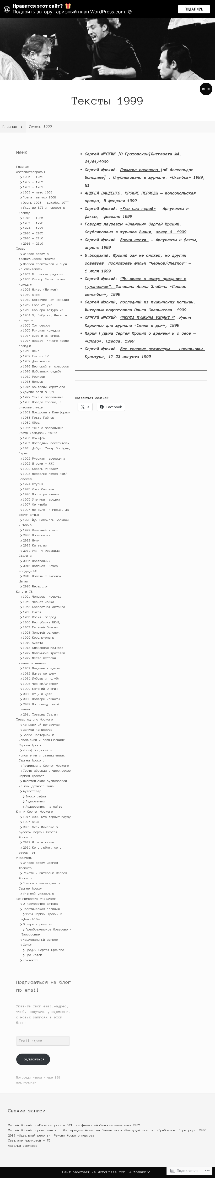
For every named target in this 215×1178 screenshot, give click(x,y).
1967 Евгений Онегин (40, 627)
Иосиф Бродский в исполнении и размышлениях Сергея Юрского (42, 755)
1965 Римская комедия (41, 330)
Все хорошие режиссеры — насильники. (162, 348)
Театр (20, 248)
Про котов (34, 954)
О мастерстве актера (40, 903)
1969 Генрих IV (36, 356)
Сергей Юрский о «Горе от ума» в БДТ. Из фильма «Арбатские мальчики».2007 (74, 1125)
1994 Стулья (33, 484)
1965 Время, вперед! (40, 617)
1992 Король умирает (40, 468)
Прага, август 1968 (39, 197)
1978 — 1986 (33, 217)
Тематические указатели (36, 898)
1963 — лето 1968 (37, 192)
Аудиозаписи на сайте (44, 806)
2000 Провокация (37, 535)
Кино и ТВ (24, 591)
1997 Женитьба (35, 504)
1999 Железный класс (40, 530)
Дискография (36, 796)
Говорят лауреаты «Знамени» (117, 224)
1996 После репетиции (41, 494)
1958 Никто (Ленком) (40, 289)
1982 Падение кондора (41, 668)
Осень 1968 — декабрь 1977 (46, 202)
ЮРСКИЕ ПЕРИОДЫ (141, 193)
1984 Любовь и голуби (41, 678)
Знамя (145, 232)
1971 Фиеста (33, 642)
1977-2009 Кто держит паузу (47, 816)
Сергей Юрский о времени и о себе (153, 333)
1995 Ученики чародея (41, 499)
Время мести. (134, 240)
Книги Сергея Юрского (34, 811)
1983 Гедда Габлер (38, 417)
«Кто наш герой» (138, 208)
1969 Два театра (37, 361)
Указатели (24, 857)
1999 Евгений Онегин (40, 688)
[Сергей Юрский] (107, 49)
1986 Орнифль (34, 438)
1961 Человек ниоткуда (42, 596)
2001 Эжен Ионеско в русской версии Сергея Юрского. (38, 832)
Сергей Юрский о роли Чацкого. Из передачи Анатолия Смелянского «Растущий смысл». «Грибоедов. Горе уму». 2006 (107, 1130)
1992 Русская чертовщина (44, 458)
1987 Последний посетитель (46, 443)
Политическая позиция (41, 909)
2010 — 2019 (33, 243)
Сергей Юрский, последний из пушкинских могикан (139, 302)
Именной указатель (38, 893)
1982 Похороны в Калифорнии (47, 412)
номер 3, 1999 (171, 232)
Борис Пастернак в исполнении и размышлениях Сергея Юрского (42, 740)
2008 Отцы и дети (37, 694)
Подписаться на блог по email (43, 986)
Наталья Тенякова (22, 1145)
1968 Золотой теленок (41, 632)
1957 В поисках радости (43, 274)
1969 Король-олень (38, 637)
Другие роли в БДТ (38, 391)
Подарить (194, 9)
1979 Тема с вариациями (43, 397)
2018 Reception (36, 586)
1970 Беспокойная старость (46, 366)
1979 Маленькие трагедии (44, 653)
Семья (27, 944)
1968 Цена (31, 351)
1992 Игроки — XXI (38, 463)
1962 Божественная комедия (46, 299)
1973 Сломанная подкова (43, 647)
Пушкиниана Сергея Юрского (46, 765)
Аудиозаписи (36, 801)
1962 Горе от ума (37, 305)
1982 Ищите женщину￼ (40, 673)
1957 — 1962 (33, 187)
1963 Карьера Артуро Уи (43, 310)
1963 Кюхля (32, 612)
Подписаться (33, 1059)
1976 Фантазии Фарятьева (44, 386)
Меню (206, 89)
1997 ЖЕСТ (31, 821)
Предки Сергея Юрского (45, 949)
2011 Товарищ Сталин (40, 714)
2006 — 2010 (33, 238)
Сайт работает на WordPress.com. (94, 1172)
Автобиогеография (31, 171)
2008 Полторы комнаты (41, 699)
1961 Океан (32, 294)
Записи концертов (37, 729)
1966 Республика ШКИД (41, 622)
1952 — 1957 (33, 182)
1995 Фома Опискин (38, 489)
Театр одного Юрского (34, 719)
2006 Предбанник (37, 560)
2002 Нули (31, 540)
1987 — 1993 (33, 223)
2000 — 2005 (33, 233)
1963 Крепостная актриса (44, 606)
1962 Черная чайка (38, 601)
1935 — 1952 (33, 176)
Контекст (30, 960)
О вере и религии (37, 924)
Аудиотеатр (32, 791)
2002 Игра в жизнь (38, 842)
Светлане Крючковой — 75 (29, 1140)
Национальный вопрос (40, 939)
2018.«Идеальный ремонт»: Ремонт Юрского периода (51, 1135)
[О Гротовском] (134, 154)
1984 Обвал (32, 422)
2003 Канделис (35, 545)
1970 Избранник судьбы (42, 371)
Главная (22, 166)
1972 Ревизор (34, 376)
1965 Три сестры (37, 325)
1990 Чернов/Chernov (40, 683)
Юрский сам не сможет (136, 255)
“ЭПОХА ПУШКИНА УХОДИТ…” (147, 317)
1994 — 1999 (33, 228)
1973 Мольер (33, 381)
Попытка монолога (140, 169)
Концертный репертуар (41, 724)
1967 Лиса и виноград (41, 335)
